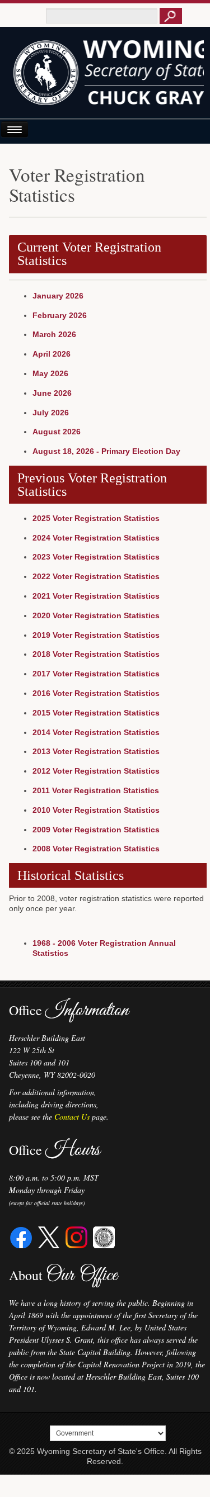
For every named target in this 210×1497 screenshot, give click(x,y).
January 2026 (57, 295)
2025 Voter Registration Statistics (96, 518)
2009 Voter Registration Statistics (96, 829)
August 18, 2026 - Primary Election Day (106, 451)
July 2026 (50, 412)
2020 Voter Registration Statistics (96, 615)
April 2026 (51, 353)
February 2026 (59, 315)
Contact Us (72, 1116)
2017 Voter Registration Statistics (96, 673)
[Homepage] (105, 77)
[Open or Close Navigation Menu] (14, 129)
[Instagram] (76, 1235)
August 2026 (56, 431)
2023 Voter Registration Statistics (96, 556)
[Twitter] (49, 1235)
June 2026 (52, 393)
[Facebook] (21, 1235)
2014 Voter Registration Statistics (96, 732)
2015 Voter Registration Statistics (96, 712)
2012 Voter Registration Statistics (96, 770)
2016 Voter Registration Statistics (96, 693)
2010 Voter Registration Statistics (96, 810)
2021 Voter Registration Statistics (96, 595)
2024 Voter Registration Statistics (96, 537)
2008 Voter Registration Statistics (96, 848)
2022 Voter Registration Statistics (96, 576)
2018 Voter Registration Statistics (96, 654)
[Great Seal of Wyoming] (103, 1235)
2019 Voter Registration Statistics (96, 635)
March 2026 (54, 334)
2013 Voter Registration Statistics (96, 751)
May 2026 (50, 373)
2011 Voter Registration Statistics (95, 790)
